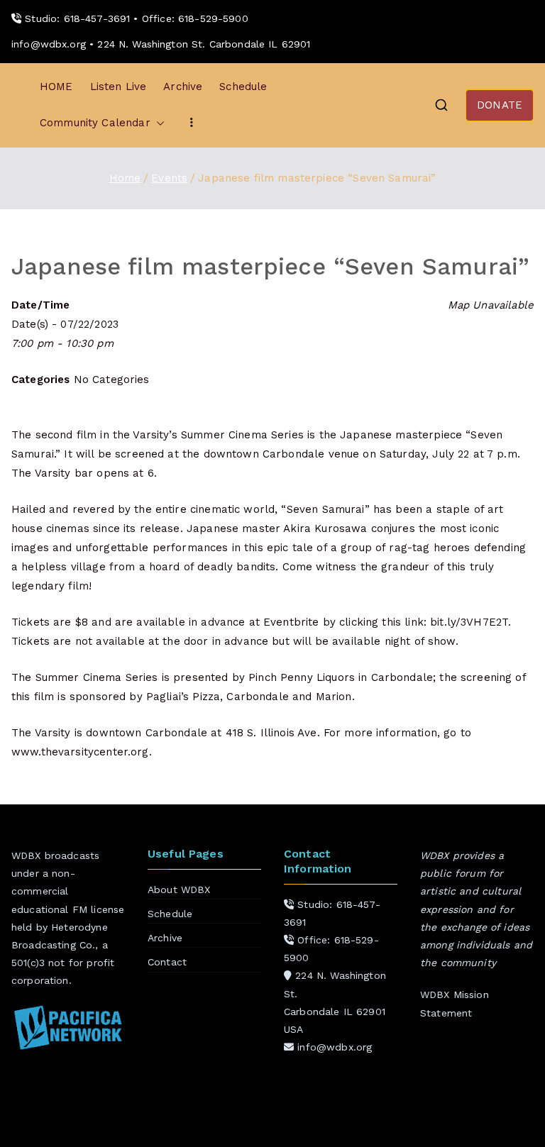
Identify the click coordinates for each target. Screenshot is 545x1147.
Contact (167, 962)
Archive (182, 86)
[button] (157, 123)
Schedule (243, 86)
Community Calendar (95, 122)
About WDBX (179, 889)
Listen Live (118, 86)
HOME (56, 86)
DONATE (499, 105)
